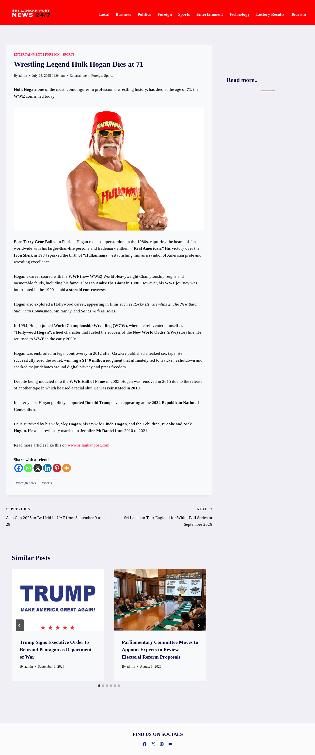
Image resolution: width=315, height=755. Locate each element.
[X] (37, 468)
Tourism (298, 14)
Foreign (165, 14)
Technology (239, 14)
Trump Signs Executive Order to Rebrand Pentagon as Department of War (56, 649)
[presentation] (58, 600)
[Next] (198, 625)
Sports (184, 14)
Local (104, 14)
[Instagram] (161, 744)
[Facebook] (18, 468)
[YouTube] (170, 744)
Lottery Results (270, 14)
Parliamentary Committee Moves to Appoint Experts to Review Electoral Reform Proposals (160, 649)
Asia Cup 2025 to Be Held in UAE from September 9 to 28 (53, 517)
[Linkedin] (47, 468)
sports (47, 483)
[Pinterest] (57, 468)
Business (123, 14)
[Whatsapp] (28, 468)
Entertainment (209, 14)
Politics (144, 14)
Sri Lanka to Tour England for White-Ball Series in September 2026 (168, 517)
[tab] (99, 685)
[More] (66, 468)
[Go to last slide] (20, 625)
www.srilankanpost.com (88, 445)
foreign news (26, 483)
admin (28, 666)
